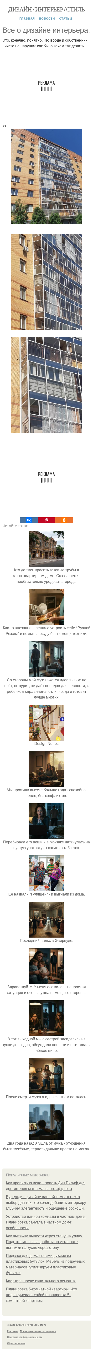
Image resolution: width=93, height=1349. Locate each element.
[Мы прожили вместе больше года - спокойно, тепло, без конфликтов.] (46, 784)
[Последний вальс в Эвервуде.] (46, 934)
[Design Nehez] (46, 737)
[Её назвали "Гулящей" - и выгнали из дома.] (46, 888)
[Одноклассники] (64, 520)
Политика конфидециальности (24, 1336)
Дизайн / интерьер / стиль (46, 9)
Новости (47, 18)
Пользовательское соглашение (38, 1331)
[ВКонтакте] (29, 520)
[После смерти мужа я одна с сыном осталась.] (46, 1091)
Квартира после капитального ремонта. (41, 1281)
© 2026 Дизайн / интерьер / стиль (26, 1324)
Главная (27, 18)
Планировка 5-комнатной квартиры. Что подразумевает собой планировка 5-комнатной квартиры (41, 1295)
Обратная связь (16, 1343)
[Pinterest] (46, 520)
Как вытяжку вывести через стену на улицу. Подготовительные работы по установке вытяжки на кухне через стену (44, 1242)
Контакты (12, 1331)
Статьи (65, 18)
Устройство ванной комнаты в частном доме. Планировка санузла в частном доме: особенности (46, 1222)
